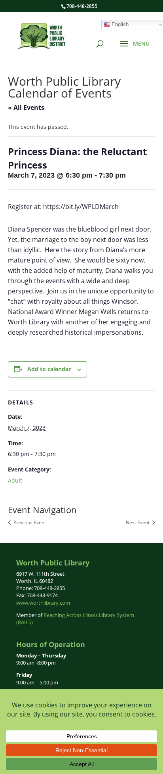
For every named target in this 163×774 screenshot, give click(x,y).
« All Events (26, 107)
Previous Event (29, 522)
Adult (15, 480)
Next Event (138, 522)
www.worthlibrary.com (43, 602)
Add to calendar (49, 369)
